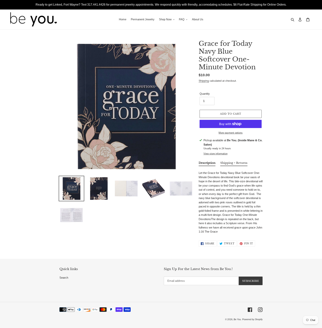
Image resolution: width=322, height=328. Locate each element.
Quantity (205, 93)
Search (63, 277)
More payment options (231, 132)
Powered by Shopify (252, 319)
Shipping (204, 80)
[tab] (207, 163)
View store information (215, 153)
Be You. (238, 319)
